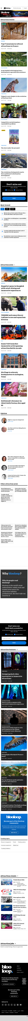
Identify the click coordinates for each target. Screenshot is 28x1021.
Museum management (6, 842)
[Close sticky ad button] (27, 1016)
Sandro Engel (10, 478)
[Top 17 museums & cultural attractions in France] (14, 30)
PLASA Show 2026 (18, 880)
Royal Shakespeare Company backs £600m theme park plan (7, 490)
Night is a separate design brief (16, 419)
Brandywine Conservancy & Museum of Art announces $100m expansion (15, 236)
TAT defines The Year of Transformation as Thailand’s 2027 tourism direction (20, 534)
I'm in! (14, 198)
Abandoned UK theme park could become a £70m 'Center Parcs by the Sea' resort (7, 534)
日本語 (22, 1010)
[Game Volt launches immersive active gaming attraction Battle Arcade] (14, 332)
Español (14, 1010)
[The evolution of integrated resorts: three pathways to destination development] (14, 160)
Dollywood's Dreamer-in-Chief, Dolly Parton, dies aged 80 (13, 403)
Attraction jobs (7, 943)
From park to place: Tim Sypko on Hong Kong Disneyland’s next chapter (14, 806)
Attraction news (7, 265)
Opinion (4, 413)
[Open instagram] (6, 1005)
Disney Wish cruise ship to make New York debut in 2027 (7, 541)
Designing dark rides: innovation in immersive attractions (12, 676)
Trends (14, 842)
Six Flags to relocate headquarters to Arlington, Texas (12, 374)
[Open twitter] (9, 1005)
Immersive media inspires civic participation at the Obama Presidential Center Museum (12, 729)
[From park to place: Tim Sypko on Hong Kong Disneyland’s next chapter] (14, 794)
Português (12, 1012)
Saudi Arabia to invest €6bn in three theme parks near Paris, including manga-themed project (15, 225)
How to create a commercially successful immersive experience (13, 703)
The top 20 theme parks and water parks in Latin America (12, 780)
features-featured (6, 700)
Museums (3, 41)
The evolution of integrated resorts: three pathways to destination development (12, 173)
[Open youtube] (21, 1005)
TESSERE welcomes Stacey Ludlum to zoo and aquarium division (13, 317)
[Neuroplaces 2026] (6, 899)
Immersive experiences (6, 845)
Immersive (3, 283)
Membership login (17, 8)
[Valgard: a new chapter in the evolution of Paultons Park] (14, 85)
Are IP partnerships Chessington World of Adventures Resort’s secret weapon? (16, 467)
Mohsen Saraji (10, 421)
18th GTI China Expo (19, 889)
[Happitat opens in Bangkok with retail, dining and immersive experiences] (14, 274)
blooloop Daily (10, 190)
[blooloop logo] (7, 8)
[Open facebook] (3, 1005)
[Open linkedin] (15, 1005)
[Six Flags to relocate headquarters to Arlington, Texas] (14, 360)
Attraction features (8, 649)
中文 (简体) (10, 1010)
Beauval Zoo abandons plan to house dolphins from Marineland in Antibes (21, 527)
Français (16, 1012)
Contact (19, 968)
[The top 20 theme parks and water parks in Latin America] (14, 768)
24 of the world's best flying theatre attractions (17, 428)
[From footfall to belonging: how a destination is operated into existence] (14, 59)
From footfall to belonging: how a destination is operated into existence (13, 71)
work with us (14, 832)
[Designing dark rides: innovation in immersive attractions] (14, 660)
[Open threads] (12, 1005)
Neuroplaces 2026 (19, 897)
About (18, 966)
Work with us (14, 996)
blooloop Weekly (19, 190)
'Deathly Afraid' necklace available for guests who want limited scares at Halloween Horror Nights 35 (6, 498)
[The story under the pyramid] (14, 136)
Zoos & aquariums (5, 312)
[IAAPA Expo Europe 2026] (6, 917)
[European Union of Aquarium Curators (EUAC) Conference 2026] (6, 907)
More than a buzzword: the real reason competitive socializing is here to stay (16, 458)
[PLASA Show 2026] (6, 881)
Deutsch (7, 1012)
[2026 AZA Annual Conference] (6, 925)
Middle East (15, 845)
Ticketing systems (22, 842)
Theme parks (3, 93)
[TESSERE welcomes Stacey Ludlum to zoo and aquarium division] (14, 303)
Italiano (3, 1012)
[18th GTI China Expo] (6, 891)
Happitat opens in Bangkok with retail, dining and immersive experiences (12, 288)
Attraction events (8, 876)
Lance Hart (10, 431)
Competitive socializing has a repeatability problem (10, 123)
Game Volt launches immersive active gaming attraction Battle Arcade (12, 346)
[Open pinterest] (18, 1005)
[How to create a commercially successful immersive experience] (14, 691)
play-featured (4, 119)
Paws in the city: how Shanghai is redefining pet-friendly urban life (21, 490)
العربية (19, 1010)
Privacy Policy (20, 972)
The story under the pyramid (10, 148)
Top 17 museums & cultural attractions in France (12, 45)
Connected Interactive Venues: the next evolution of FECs (17, 475)
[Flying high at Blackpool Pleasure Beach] (14, 743)
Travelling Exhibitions (5, 848)
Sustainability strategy (8, 984)
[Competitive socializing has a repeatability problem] (14, 110)
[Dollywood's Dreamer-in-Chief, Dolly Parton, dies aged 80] (14, 389)
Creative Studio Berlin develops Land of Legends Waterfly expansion (14, 231)
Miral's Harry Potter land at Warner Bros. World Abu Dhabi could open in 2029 (15, 213)
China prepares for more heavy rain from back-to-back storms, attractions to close (6, 527)
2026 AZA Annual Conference (18, 924)
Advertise (19, 970)
